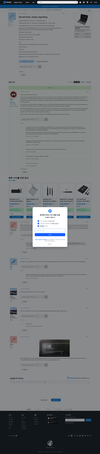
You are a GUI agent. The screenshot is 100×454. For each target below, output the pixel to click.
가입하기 (50, 234)
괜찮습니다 (50, 244)
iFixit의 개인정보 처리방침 (40, 239)
